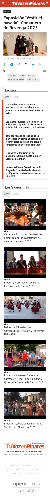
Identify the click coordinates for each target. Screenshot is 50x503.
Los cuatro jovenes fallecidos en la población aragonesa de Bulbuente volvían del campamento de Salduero (25, 124)
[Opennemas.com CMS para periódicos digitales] (26, 487)
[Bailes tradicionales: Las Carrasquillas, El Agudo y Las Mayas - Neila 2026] (25, 307)
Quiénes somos (13, 470)
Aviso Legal (17, 473)
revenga (22, 76)
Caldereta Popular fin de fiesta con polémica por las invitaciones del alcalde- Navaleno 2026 (23, 238)
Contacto (15, 466)
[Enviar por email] (44, 71)
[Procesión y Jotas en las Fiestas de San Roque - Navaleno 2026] (25, 403)
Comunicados (31, 473)
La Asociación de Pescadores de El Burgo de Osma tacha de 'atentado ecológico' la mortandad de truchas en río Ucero (25, 172)
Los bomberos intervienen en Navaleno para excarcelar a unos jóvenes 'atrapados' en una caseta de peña (24, 109)
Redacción (8, 58)
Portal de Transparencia (33, 470)
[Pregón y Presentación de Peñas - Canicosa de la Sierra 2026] (25, 262)
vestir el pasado (33, 80)
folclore (31, 76)
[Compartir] (4, 64)
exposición (12, 76)
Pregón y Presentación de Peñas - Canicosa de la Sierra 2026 (22, 284)
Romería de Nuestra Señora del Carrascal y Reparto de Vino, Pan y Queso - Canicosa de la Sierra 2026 (23, 379)
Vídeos (7, 231)
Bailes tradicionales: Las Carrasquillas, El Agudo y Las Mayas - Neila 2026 (24, 331)
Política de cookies (30, 466)
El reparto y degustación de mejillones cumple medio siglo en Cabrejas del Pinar (23, 155)
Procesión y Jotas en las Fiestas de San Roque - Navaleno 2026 (23, 425)
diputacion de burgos (16, 80)
